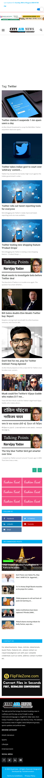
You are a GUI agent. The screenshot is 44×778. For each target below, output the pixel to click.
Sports (4, 740)
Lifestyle (5, 744)
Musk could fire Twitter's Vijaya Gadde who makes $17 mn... (22, 395)
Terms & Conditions (15, 776)
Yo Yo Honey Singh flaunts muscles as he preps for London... (29, 588)
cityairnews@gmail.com (11, 653)
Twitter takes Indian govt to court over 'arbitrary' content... (22, 168)
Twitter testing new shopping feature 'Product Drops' (21, 246)
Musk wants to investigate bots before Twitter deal (22, 277)
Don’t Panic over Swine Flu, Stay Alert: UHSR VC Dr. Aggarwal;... (27, 576)
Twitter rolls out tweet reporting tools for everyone (21, 207)
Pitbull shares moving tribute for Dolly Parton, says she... (28, 623)
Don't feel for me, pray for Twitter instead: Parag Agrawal (19, 362)
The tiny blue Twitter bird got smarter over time (21, 452)
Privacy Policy (30, 776)
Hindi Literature (8, 735)
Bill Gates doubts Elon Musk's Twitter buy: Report (21, 315)
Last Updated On (21, 3)
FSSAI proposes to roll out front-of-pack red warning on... (29, 599)
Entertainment (7, 749)
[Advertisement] (22, 58)
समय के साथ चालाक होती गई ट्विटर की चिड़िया (22, 423)
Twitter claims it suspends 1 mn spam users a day (21, 122)
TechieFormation (28, 771)
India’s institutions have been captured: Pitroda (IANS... (27, 611)
